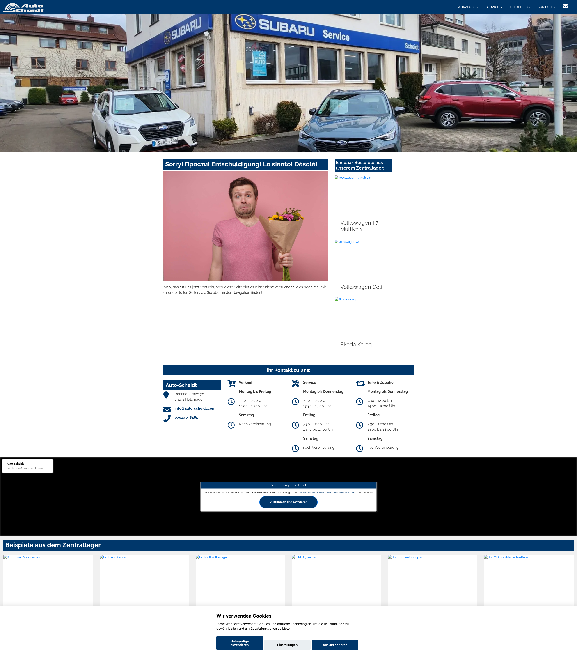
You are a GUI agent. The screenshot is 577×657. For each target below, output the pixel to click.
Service (492, 7)
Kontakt (545, 7)
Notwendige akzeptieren (240, 643)
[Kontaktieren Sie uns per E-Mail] (565, 6)
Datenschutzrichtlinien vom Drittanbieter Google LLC (329, 492)
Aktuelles (518, 7)
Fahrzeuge (466, 7)
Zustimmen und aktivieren (288, 502)
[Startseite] (23, 7)
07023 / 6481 (186, 417)
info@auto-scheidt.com (195, 408)
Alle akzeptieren (335, 645)
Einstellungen (287, 645)
